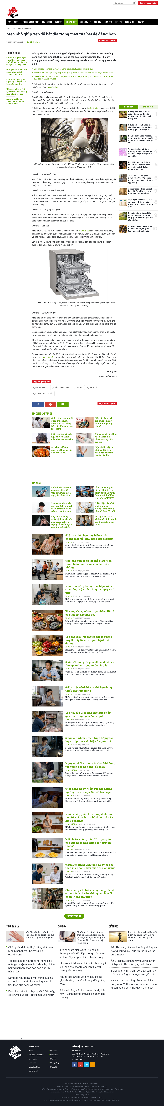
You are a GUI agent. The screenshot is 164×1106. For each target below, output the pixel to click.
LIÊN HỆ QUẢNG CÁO (83, 1046)
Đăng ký (141, 22)
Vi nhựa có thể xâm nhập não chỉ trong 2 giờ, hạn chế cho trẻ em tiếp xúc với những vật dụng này (83, 967)
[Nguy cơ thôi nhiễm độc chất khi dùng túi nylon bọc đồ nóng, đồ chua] (47, 772)
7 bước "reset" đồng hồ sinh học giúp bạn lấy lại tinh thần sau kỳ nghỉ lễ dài (140, 191)
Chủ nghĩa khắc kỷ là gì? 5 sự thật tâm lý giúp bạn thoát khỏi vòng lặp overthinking (30, 951)
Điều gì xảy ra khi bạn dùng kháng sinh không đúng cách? (16, 71)
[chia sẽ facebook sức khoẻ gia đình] (75, 1065)
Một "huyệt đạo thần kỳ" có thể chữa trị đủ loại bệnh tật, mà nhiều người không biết (40, 935)
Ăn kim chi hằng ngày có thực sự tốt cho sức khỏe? (15, 101)
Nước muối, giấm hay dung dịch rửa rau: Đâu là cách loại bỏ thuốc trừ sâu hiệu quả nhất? (89, 817)
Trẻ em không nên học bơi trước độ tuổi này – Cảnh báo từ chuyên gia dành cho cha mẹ (82, 994)
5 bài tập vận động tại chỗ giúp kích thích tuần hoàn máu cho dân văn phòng (88, 564)
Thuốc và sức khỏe (31, 22)
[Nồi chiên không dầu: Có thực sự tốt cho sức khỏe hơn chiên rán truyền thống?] (47, 848)
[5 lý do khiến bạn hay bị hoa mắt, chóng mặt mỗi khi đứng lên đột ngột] (47, 544)
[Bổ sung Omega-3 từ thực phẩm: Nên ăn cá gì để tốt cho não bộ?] (47, 620)
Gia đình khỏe (71, 22)
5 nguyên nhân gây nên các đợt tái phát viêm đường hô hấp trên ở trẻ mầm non (61, 507)
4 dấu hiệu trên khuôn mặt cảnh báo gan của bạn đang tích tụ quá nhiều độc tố (140, 127)
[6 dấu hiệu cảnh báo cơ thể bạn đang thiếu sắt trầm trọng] (47, 696)
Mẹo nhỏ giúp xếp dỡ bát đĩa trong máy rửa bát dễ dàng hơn (61, 33)
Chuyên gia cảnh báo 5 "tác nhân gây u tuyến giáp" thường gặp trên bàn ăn (140, 228)
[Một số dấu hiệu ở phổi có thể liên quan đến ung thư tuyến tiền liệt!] (85, 451)
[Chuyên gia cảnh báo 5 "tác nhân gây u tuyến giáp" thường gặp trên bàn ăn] (123, 229)
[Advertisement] (74, 472)
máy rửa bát (52, 87)
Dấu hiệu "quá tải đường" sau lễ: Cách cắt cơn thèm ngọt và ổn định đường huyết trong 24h (139, 165)
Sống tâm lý (85, 22)
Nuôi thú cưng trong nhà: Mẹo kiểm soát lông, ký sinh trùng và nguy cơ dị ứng (90, 589)
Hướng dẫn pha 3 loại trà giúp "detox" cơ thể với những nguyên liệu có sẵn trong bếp (140, 115)
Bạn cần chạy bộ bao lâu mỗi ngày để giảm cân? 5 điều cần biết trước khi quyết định (142, 936)
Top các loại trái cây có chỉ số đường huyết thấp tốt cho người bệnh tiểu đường (88, 640)
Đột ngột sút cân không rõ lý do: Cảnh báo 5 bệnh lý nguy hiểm (106, 520)
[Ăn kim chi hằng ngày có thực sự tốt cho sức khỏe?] (41, 451)
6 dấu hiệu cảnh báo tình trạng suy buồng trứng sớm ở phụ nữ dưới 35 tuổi (105, 507)
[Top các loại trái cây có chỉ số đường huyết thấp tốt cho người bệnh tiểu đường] (47, 645)
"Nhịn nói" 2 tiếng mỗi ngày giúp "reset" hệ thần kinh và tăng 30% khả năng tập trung (140, 179)
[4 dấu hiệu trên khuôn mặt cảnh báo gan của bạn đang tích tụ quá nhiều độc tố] (123, 127)
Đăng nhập (129, 22)
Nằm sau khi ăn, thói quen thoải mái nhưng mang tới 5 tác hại (16, 91)
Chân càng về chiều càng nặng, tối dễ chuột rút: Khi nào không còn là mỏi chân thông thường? (89, 893)
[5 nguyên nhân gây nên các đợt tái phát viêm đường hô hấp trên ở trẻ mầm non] (41, 507)
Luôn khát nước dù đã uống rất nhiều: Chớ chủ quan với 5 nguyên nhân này (61, 491)
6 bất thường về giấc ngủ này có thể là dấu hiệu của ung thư (16, 81)
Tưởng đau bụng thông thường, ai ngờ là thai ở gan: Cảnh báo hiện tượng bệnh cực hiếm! (140, 152)
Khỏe (17, 22)
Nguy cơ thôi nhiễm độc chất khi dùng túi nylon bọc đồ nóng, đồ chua (90, 765)
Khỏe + (68, 542)
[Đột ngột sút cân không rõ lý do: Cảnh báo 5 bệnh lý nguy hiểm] (85, 520)
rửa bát (79, 388)
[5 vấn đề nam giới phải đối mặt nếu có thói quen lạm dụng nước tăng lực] (47, 670)
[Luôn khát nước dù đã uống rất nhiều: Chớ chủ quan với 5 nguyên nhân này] (41, 491)
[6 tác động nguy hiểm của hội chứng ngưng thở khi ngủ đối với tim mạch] (47, 797)
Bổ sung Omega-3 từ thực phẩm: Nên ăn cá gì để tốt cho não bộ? (90, 613)
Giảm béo (108, 22)
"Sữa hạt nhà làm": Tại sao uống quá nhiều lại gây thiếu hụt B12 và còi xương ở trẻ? (140, 203)
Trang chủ (10, 28)
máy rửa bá (48, 357)
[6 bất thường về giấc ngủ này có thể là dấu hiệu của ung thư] (41, 438)
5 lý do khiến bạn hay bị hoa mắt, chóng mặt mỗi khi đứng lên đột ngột (89, 537)
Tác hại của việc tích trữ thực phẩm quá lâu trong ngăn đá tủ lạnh (88, 714)
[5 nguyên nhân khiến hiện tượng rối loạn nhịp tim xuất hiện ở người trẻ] (47, 746)
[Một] (15, 936)
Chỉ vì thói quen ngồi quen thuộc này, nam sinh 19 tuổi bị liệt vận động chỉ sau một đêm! (16, 61)
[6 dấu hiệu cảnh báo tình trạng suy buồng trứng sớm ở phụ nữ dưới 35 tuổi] (85, 507)
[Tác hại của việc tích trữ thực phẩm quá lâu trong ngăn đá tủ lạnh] (47, 721)
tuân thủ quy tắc (44, 394)
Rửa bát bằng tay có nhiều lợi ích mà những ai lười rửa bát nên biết (63, 69)
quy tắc (94, 388)
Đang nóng (148, 107)
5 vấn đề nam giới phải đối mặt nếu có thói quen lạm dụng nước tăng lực (89, 663)
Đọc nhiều (129, 107)
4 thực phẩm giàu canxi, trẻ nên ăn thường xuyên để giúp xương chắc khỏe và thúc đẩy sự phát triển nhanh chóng (82, 954)
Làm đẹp (58, 22)
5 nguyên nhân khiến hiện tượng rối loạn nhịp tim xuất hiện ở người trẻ (89, 739)
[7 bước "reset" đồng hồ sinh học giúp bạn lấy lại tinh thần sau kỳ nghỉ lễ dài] (123, 191)
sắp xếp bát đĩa (62, 388)
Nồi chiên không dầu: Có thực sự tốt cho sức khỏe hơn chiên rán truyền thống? (88, 843)
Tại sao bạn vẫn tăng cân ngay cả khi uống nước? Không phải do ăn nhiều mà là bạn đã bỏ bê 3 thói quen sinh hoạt (134, 984)
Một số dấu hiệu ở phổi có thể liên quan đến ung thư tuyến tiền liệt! (104, 451)
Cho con (97, 22)
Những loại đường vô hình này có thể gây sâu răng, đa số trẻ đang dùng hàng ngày (82, 980)
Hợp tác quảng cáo (148, 3)
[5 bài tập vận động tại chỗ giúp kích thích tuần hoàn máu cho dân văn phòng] (47, 569)
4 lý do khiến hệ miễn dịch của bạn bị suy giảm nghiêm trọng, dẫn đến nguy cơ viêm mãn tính (61, 521)
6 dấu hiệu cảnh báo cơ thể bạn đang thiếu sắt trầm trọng (88, 689)
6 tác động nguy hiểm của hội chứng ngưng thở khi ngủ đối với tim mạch (88, 790)
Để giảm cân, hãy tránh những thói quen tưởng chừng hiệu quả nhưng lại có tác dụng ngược (134, 951)
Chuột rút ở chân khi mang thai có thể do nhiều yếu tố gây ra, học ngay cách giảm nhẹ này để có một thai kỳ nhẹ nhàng (91, 937)
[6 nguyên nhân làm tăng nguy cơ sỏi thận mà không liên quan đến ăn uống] (47, 873)
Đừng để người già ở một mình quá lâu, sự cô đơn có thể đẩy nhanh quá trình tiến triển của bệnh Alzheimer (31, 981)
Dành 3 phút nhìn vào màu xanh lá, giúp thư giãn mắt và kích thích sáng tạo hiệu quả (140, 139)
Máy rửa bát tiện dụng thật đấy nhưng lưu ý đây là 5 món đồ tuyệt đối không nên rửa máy (73, 72)
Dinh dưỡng (47, 22)
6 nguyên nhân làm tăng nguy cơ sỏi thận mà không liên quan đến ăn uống (90, 866)
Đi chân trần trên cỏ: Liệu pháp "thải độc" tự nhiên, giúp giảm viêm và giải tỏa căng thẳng (140, 216)
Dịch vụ (118, 22)
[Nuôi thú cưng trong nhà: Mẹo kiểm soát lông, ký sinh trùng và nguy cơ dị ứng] (47, 594)
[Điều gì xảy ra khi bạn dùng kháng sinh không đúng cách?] (85, 422)
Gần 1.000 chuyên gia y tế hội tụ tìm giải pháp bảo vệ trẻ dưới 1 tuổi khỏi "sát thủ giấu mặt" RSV (105, 492)
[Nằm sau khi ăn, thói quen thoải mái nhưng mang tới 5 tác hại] (85, 438)
